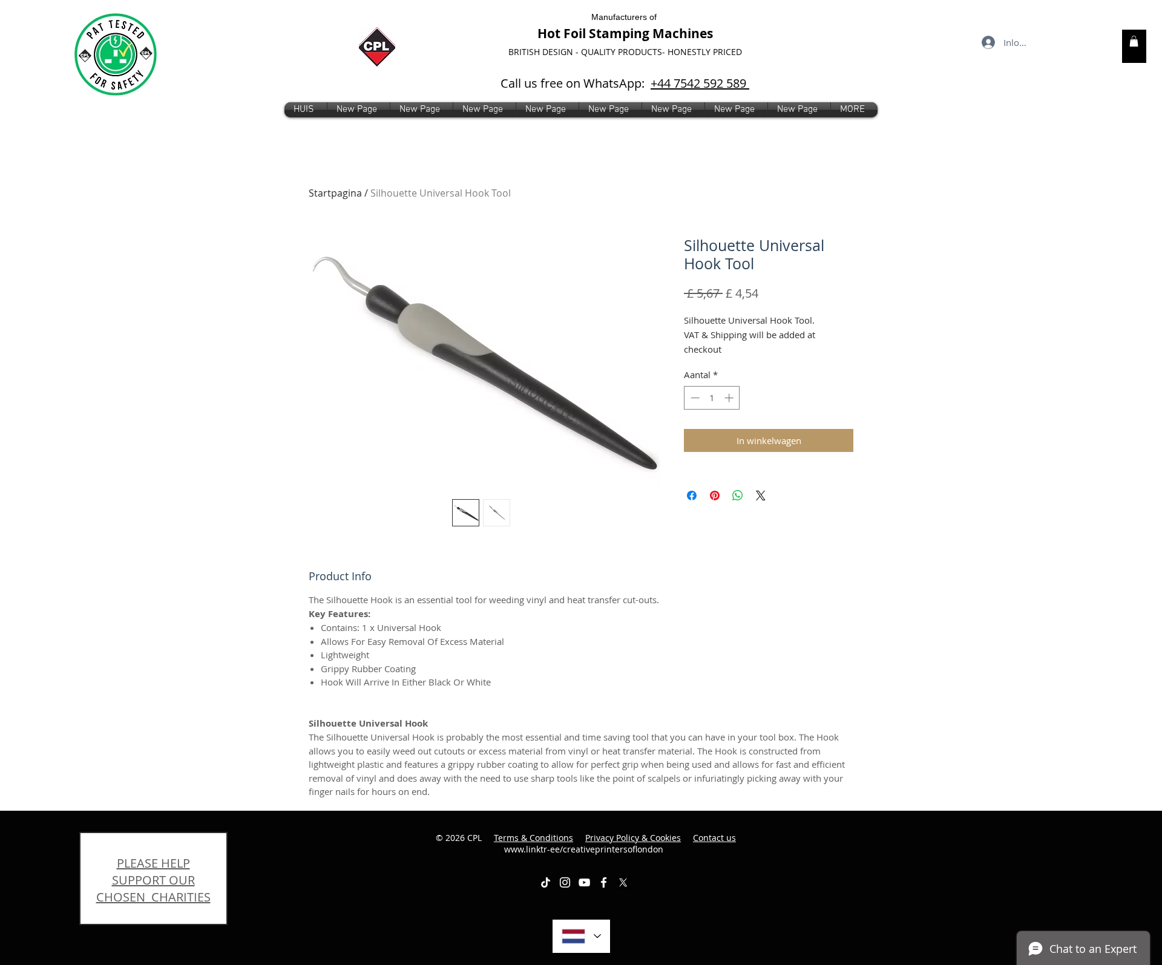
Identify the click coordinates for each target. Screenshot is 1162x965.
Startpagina (335, 193)
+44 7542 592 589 (700, 83)
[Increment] (730, 398)
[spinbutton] (712, 398)
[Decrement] (694, 398)
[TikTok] (546, 882)
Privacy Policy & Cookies (633, 837)
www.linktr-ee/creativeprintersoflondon (620, 843)
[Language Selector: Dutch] (581, 936)
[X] (623, 882)
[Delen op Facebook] (691, 495)
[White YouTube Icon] (584, 882)
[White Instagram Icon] (565, 882)
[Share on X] (760, 495)
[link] (1133, 41)
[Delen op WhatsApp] (737, 495)
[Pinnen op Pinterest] (714, 495)
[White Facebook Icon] (604, 882)
